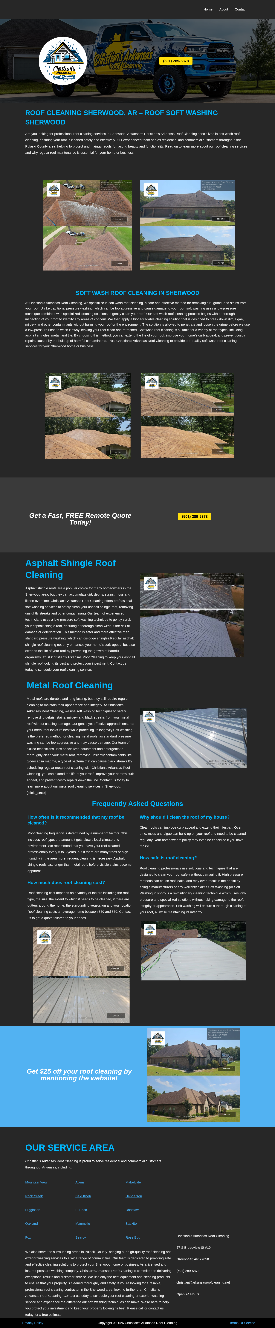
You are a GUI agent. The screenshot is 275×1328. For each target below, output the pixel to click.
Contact (240, 9)
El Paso (81, 1210)
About (223, 9)
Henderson (134, 1196)
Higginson (32, 1210)
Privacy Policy (32, 1323)
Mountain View (36, 1182)
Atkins (80, 1182)
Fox (28, 1237)
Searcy (80, 1237)
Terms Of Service (242, 1323)
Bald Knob (83, 1196)
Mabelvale (133, 1182)
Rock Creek (34, 1196)
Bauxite (131, 1223)
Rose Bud (133, 1237)
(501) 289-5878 (176, 61)
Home (208, 9)
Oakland (31, 1223)
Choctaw (132, 1210)
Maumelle (82, 1223)
